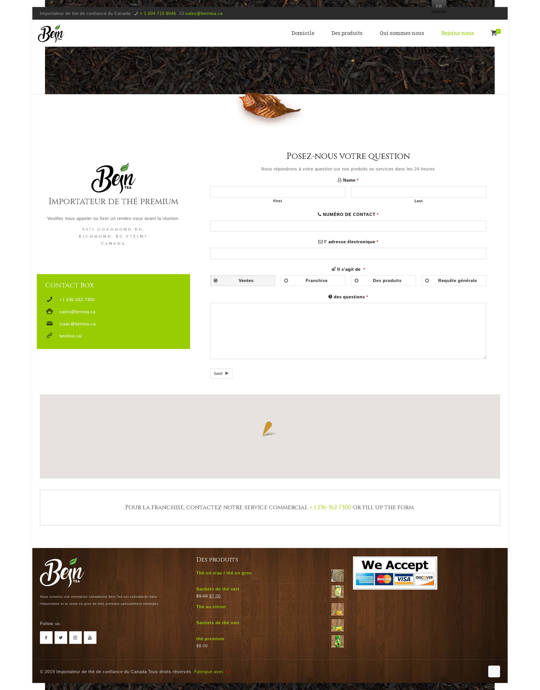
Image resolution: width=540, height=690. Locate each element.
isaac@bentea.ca (77, 323)
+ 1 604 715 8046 (158, 13)
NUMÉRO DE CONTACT (351, 214)
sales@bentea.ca (77, 311)
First (277, 201)
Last (419, 201)
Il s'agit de (351, 269)
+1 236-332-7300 (77, 299)
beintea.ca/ (70, 335)
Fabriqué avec (209, 671)
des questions (351, 296)
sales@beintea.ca (204, 13)
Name (351, 180)
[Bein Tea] (51, 33)
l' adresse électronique (351, 241)
